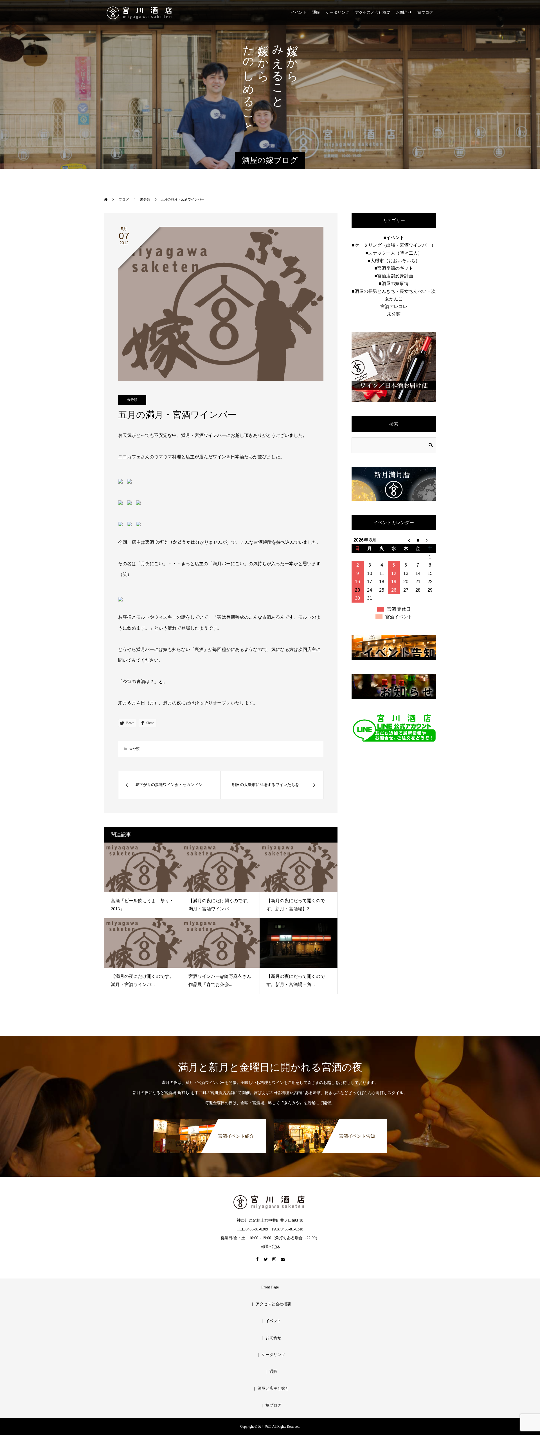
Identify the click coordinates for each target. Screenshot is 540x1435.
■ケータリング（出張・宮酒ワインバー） (394, 245)
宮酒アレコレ (393, 306)
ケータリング (337, 12)
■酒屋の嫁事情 (394, 283)
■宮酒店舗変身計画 (393, 275)
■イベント (393, 237)
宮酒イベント (398, 616)
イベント (299, 12)
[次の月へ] (430, 540)
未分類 (132, 400)
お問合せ (404, 12)
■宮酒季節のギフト (393, 268)
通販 (316, 12)
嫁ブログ (425, 12)
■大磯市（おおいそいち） (394, 260)
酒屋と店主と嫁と (273, 1388)
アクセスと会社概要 (372, 12)
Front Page (270, 1287)
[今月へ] (418, 540)
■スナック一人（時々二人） (393, 253)
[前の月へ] (406, 540)
